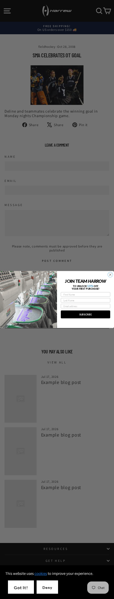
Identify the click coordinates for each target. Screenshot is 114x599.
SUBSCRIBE (85, 314)
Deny (47, 587)
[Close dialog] (110, 274)
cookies (40, 573)
